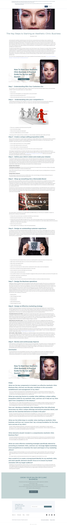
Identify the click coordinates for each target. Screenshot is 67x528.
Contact (27, 514)
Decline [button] (50, 6)
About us (13, 514)
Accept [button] (46, 6)
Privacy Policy (52, 519)
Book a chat (33, 491)
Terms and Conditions (45, 519)
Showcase (19, 514)
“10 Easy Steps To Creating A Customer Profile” (33, 153)
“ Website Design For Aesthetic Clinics (27, 331)
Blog (23, 514)
